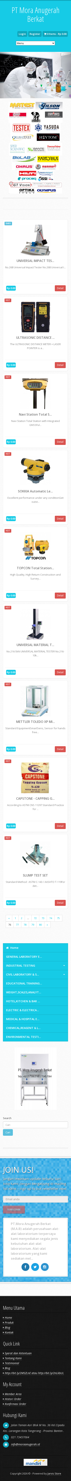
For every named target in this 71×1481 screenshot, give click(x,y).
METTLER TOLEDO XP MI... (35, 722)
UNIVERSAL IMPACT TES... (35, 261)
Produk (9, 1322)
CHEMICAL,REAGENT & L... (23, 1028)
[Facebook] (25, 1267)
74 (50, 918)
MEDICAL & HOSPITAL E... (22, 1019)
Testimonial (11, 1363)
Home (13, 948)
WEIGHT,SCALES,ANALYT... (23, 992)
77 (17, 924)
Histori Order (12, 1399)
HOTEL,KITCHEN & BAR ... (23, 1001)
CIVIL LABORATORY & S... (22, 974)
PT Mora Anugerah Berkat (36, 14)
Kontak (8, 1332)
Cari (8, 1132)
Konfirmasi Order (15, 1404)
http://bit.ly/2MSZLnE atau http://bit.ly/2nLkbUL (34, 1373)
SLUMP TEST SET (35, 875)
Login (22, 34)
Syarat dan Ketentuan (18, 1353)
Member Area (12, 1394)
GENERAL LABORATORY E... (24, 956)
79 (32, 924)
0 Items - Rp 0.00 (56, 34)
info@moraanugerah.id (25, 1444)
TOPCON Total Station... (35, 568)
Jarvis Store (54, 1473)
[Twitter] (35, 1267)
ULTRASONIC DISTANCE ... (35, 337)
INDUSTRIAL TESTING (20, 965)
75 (58, 918)
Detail (60, 288)
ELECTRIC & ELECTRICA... (22, 1010)
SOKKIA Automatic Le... (35, 491)
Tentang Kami (13, 1358)
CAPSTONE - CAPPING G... (35, 798)
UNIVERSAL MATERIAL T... (35, 645)
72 (35, 918)
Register (35, 34)
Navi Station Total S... (35, 414)
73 (43, 918)
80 (40, 924)
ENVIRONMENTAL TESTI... (23, 1037)
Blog (7, 1327)
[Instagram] (45, 1267)
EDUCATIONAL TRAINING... (24, 983)
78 (25, 924)
